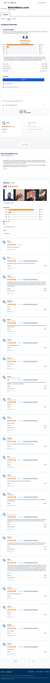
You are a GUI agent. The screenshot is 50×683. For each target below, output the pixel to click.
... (25, 661)
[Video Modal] (9, 195)
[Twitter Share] (13, 249)
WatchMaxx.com (7, 160)
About (9, 18)
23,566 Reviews (25, 43)
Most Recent (7, 233)
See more (4, 132)
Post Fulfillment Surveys (9, 226)
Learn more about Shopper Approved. (27, 675)
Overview (3, 18)
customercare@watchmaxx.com (12, 87)
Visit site (23, 79)
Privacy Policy (31, 671)
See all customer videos (8, 203)
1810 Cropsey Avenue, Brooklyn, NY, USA (13, 101)
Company (5, 14)
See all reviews (43, 70)
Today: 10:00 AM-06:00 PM (11, 105)
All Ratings (7, 221)
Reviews (14, 18)
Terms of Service (39, 671)
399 (29, 661)
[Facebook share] (11, 249)
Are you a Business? (41, 2)
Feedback (47, 671)
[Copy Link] (15, 249)
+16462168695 (8, 83)
